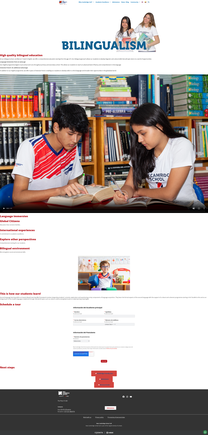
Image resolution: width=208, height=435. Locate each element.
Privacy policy (99, 417)
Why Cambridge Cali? (85, 2)
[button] (148, 2)
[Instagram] (127, 397)
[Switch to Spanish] (145, 2)
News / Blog (125, 2)
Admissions (116, 2)
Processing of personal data (116, 417)
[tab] (205, 432)
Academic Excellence (102, 2)
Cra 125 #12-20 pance (64, 409)
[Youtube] (131, 397)
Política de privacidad (111, 348)
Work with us (87, 417)
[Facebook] (124, 397)
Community (134, 2)
